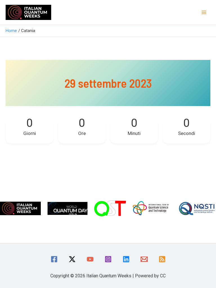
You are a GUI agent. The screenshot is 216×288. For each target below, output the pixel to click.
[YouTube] (90, 259)
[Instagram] (108, 259)
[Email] (144, 259)
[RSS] (162, 259)
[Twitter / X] (72, 259)
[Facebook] (54, 259)
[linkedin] (126, 259)
